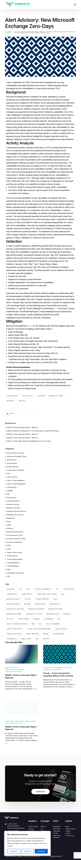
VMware (46, 633)
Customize (14, 851)
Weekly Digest (26, 638)
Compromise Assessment (15, 470)
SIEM (8, 545)
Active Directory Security (15, 453)
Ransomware (48, 619)
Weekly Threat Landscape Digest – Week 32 (22, 438)
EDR (8, 494)
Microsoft (10, 400)
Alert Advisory (19, 31)
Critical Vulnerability (43, 589)
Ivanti (55, 599)
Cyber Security (12, 477)
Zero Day (22, 400)
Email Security (11, 497)
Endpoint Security (13, 599)
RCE (59, 619)
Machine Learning (13, 504)
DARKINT (10, 491)
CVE (8, 473)
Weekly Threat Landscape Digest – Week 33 (22, 434)
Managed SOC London (34, 614)
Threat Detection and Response (39, 628)
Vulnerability (12, 638)
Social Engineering (53, 624)
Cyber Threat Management (16, 484)
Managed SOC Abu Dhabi (15, 609)
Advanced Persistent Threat (16, 456)
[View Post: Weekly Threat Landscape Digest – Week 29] (21, 654)
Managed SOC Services (67, 31)
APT (20, 589)
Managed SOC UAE (52, 614)
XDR (48, 33)
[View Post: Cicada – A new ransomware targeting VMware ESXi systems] (59, 654)
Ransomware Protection (15, 532)
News (9, 521)
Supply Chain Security (14, 552)
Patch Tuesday (23, 619)
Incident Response (32, 31)
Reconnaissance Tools (15, 535)
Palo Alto (10, 619)
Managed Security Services (49, 31)
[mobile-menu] (73, 4)
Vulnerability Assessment (15, 573)
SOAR (9, 549)
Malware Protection (13, 508)
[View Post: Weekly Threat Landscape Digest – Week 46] (21, 707)
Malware (27, 604)
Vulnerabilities (58, 633)
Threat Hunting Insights (15, 559)
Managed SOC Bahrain (36, 609)
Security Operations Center (24, 33)
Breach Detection (13, 467)
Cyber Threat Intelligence (16, 480)
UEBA (9, 569)
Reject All (27, 851)
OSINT (9, 525)
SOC (40, 624)
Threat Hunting (40, 33)
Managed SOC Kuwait (14, 614)
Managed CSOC (40, 604)
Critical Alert (27, 395)
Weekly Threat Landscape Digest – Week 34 (22, 427)
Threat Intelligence (13, 563)
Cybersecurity (12, 487)
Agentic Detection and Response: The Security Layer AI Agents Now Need (33, 431)
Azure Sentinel (12, 463)
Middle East (11, 518)
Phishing (10, 528)
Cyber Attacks (68, 589)
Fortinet (28, 599)
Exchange (41, 395)
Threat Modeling (12, 566)
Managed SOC (54, 604)
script (30, 326)
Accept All (41, 851)
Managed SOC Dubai (56, 395)
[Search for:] (19, 413)
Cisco (28, 589)
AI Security (11, 589)
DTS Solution (45, 856)
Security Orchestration (14, 542)
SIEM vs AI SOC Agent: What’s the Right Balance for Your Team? (29, 441)
